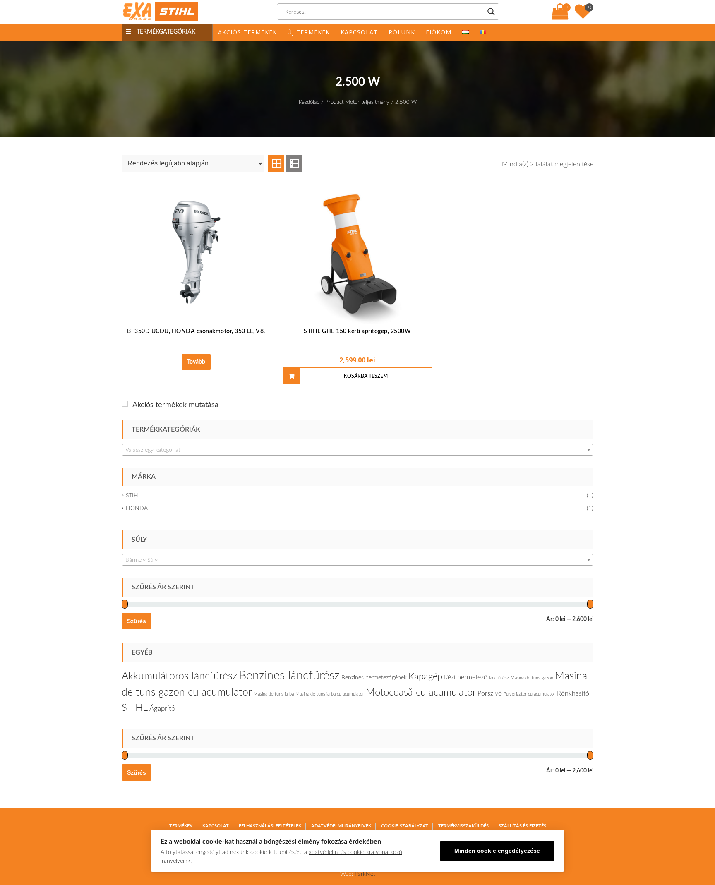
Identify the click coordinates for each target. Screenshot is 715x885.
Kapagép (425, 676)
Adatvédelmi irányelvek (341, 826)
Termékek (180, 826)
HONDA (137, 508)
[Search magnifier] (491, 11)
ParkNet (365, 874)
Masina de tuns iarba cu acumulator (329, 694)
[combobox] (357, 450)
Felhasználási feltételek (270, 826)
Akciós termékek (247, 32)
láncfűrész (499, 678)
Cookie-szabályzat (404, 826)
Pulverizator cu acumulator (529, 694)
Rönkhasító (573, 693)
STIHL (133, 496)
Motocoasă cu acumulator (421, 693)
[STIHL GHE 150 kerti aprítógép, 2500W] (357, 252)
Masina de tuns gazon (532, 678)
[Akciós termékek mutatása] (125, 404)
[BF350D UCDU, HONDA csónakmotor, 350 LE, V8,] (196, 252)
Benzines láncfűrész (289, 675)
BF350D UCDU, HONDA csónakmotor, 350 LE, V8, (196, 331)
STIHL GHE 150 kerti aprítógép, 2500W (357, 331)
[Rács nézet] (276, 163)
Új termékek (309, 32)
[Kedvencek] (584, 16)
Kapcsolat (359, 32)
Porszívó (489, 693)
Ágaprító (162, 708)
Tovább (196, 362)
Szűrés (136, 621)
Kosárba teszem (366, 376)
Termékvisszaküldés (463, 826)
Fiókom (438, 32)
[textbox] (357, 450)
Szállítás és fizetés (522, 826)
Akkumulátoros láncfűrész (179, 676)
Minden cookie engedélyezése (497, 851)
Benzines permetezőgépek (374, 678)
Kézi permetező (465, 677)
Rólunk (402, 32)
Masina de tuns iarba (274, 694)
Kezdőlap (309, 102)
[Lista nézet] (294, 163)
